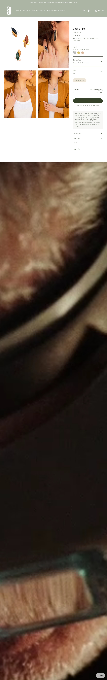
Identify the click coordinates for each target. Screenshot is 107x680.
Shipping (86, 38)
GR (103, 11)
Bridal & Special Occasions (55, 10)
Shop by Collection (22, 10)
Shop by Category (37, 10)
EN (99, 11)
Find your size (79, 80)
